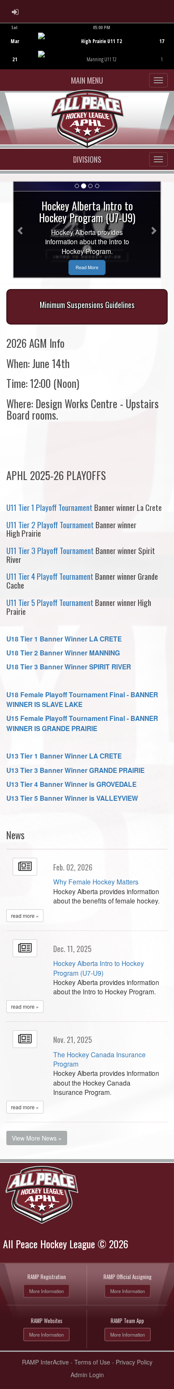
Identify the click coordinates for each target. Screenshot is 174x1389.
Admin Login (87, 1374)
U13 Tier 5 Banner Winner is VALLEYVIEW (72, 798)
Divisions (87, 159)
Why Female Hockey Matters (96, 881)
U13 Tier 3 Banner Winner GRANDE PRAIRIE (75, 770)
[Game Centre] (87, 53)
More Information (46, 1291)
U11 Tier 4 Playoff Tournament (49, 576)
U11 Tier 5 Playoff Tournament (49, 602)
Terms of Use (92, 1362)
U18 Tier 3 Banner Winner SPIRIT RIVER (68, 666)
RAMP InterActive (45, 1362)
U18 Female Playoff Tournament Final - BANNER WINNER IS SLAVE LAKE (82, 699)
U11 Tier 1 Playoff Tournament (49, 507)
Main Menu (87, 80)
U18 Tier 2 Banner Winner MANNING (63, 653)
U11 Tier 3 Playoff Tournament (50, 550)
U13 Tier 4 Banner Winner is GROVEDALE (71, 784)
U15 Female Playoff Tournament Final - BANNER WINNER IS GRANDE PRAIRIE (82, 723)
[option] (87, 46)
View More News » (37, 1138)
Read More (87, 267)
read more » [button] (25, 915)
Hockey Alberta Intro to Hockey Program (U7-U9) (98, 967)
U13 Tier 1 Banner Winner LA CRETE (64, 756)
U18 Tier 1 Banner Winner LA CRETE (64, 639)
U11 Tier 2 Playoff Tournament (50, 524)
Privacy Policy (134, 1362)
